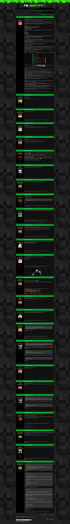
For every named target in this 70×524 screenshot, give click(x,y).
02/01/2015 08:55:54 (28, 123)
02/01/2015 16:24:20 (28, 381)
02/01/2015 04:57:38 (28, 94)
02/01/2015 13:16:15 (28, 194)
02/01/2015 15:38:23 (28, 323)
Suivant (52, 14)
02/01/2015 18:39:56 (28, 444)
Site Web (20, 334)
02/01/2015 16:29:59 (28, 395)
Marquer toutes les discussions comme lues (21, 521)
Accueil (17, 12)
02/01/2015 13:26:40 (28, 225)
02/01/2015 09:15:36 (28, 136)
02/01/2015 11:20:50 (28, 150)
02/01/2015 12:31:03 (28, 179)
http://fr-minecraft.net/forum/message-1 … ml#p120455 (40, 336)
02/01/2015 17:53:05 (28, 430)
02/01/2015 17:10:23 (28, 412)
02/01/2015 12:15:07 (28, 165)
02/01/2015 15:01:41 (28, 296)
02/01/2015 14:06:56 (28, 239)
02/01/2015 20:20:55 (28, 461)
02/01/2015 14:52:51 (28, 254)
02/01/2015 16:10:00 (28, 365)
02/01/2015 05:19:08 (28, 109)
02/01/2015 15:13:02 (28, 309)
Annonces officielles (24, 12)
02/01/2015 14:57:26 (28, 277)
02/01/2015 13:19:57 (28, 208)
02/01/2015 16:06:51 (28, 340)
